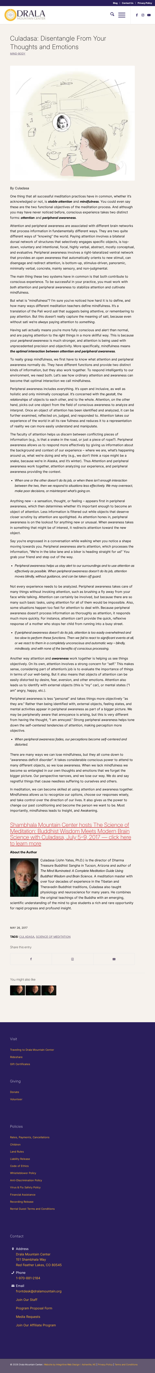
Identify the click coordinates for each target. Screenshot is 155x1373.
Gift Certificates (20, 1064)
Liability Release (20, 1158)
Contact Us (127, 3)
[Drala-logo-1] (25, 15)
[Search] (110, 15)
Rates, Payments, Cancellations (29, 1137)
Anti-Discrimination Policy (26, 1180)
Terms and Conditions (126, 1364)
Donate (14, 1092)
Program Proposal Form (34, 1308)
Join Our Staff (26, 1300)
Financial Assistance (23, 1194)
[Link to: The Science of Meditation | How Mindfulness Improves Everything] (17, 990)
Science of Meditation (53, 936)
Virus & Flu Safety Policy (25, 1187)
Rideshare (16, 1057)
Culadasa (26, 936)
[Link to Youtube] (149, 15)
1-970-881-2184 (28, 1278)
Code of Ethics (19, 1166)
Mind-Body (17, 53)
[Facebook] (31, 959)
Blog (115, 3)
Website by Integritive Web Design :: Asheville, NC (70, 1364)
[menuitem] (115, 3)
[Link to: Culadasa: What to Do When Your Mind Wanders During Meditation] (33, 990)
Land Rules (17, 1151)
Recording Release (22, 1201)
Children (15, 1144)
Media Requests (28, 1317)
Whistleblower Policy (23, 1173)
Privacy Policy (145, 3)
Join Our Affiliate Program (36, 1325)
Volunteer (16, 1099)
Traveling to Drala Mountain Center (32, 1049)
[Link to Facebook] (137, 15)
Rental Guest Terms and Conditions (32, 1208)
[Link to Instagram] (143, 15)
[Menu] (119, 15)
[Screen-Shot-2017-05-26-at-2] (72, 123)
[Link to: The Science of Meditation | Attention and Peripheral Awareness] (48, 990)
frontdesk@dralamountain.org (39, 1291)
